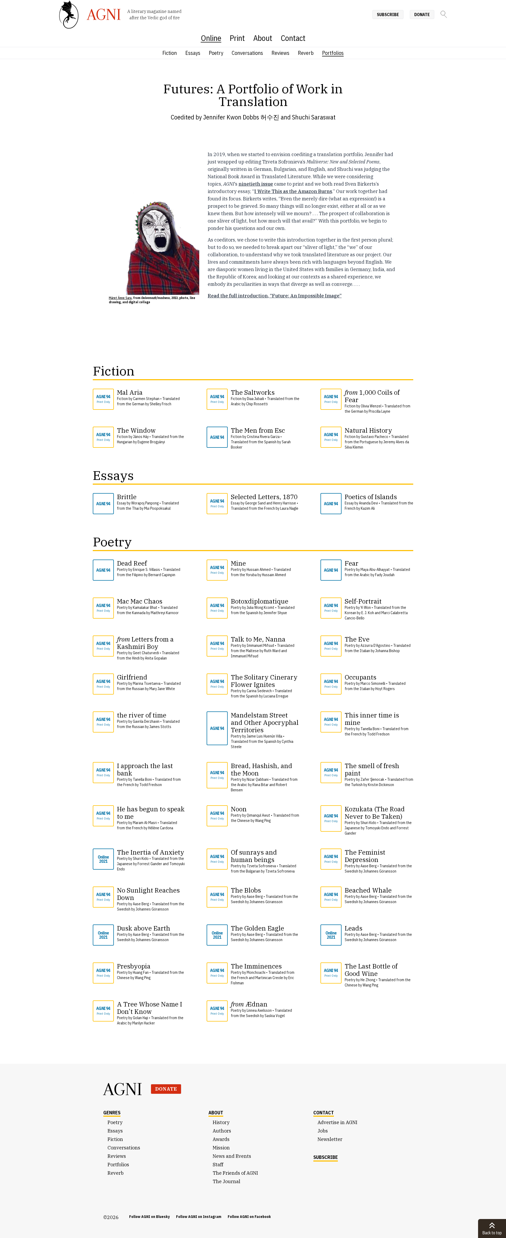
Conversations (247, 52)
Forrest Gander (150, 863)
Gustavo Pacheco (374, 436)
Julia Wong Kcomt (260, 607)
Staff (218, 1165)
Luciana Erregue (276, 696)
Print (237, 38)
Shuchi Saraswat (313, 117)
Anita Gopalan (156, 658)
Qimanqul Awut (258, 815)
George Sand (255, 503)
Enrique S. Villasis (146, 569)
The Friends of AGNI (235, 1173)
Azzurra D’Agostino (375, 645)
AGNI (122, 1089)
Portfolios (333, 52)
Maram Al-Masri (145, 822)
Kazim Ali (368, 508)
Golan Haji (140, 1017)
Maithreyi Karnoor (165, 612)
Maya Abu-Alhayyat (375, 569)
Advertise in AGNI (337, 1122)
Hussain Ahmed (259, 569)
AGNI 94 (103, 399)
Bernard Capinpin (161, 574)
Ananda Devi (368, 503)
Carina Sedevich (259, 690)
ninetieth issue (256, 184)
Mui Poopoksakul (157, 508)
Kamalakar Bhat (145, 607)
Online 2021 (103, 859)
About (262, 38)
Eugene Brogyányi (151, 442)
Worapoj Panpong (145, 503)
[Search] (444, 14)
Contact (293, 38)
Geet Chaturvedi (146, 653)
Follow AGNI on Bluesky (149, 1216)
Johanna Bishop (387, 650)
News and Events (232, 1156)
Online (211, 38)
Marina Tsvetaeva (146, 683)
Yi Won (366, 607)
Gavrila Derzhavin (146, 721)
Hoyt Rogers (385, 688)
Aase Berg (369, 866)
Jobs (323, 1131)
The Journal (226, 1181)
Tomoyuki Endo (377, 828)
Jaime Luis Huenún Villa (264, 736)
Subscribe (388, 14)
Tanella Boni (370, 728)
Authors (222, 1131)
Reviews (280, 52)
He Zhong (368, 979)
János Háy (141, 436)
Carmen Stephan (146, 398)
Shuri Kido (368, 822)
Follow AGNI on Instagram (198, 1216)
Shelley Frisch (160, 404)
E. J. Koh (367, 612)
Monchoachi (256, 972)
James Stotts (160, 726)
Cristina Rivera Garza (263, 436)
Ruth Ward (272, 650)
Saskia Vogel (275, 1015)
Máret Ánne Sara (120, 298)
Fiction (169, 52)
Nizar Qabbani (258, 779)
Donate (422, 14)
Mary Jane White (162, 688)
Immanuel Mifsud (260, 645)
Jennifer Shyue (275, 612)
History (221, 1122)
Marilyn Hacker (143, 1023)
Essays (192, 52)
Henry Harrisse (284, 503)
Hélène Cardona (160, 828)
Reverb (306, 52)
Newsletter (330, 1139)
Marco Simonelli (373, 683)
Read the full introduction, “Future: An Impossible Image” (275, 296)
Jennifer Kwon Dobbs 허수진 (241, 117)
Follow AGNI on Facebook (249, 1216)
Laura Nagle (289, 508)
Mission (221, 1148)
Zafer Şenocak (372, 779)
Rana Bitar (260, 784)
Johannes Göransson (379, 871)
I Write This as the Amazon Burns (293, 191)
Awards (221, 1139)
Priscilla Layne (379, 411)
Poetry (216, 52)
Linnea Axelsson (259, 1010)
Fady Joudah (385, 574)
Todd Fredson (378, 734)
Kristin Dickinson (381, 784)
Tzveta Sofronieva (261, 866)
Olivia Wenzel (371, 406)
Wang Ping (263, 820)
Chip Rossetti (257, 404)
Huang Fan (141, 972)
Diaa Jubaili (255, 398)
